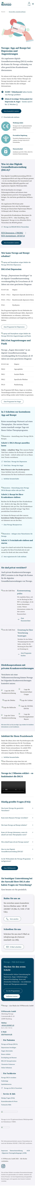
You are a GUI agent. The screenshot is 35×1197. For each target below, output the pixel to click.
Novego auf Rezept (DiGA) (9, 1044)
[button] (33, 3)
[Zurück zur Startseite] (6, 4)
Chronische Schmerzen (8, 1064)
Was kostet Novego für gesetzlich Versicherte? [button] (12, 809)
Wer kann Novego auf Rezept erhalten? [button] (14, 825)
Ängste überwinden (7, 1051)
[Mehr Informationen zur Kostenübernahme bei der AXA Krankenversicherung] (8, 691)
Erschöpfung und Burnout (9, 1057)
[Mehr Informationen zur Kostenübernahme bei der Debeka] (8, 700)
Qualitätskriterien (6, 1084)
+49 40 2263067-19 (7, 1025)
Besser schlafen (5, 1054)
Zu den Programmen (13, 991)
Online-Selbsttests (6, 1067)
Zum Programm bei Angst (12, 401)
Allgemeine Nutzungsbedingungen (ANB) (14, 1153)
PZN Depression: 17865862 (12, 233)
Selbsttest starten (12, 996)
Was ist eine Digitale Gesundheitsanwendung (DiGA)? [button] (12, 850)
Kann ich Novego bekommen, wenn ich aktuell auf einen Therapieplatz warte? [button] (14, 833)
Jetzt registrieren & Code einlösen (15, 556)
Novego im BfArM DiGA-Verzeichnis (16, 227)
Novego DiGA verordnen (8, 1077)
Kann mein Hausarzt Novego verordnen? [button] (14, 818)
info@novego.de (6, 1034)
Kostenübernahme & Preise (9, 1101)
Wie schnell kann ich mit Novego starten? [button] (15, 842)
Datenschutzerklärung (16, 1150)
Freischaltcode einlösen (11, 117)
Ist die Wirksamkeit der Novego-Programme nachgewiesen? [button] (16, 860)
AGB (28, 1150)
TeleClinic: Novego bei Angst (13, 465)
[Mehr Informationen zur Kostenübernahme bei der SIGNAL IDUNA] (26, 707)
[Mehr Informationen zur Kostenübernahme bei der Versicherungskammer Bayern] (26, 716)
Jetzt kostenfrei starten (11, 111)
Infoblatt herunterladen (11, 479)
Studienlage (4, 1081)
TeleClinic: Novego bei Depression (15, 461)
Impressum (4, 1150)
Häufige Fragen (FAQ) (8, 1098)
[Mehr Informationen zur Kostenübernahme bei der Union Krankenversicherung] (8, 716)
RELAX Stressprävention (8, 1061)
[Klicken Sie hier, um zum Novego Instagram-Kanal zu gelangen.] (3, 1166)
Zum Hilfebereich (10, 868)
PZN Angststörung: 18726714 (13, 236)
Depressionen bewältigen (8, 1047)
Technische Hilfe (6, 1105)
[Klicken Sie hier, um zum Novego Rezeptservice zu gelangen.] (17, 489)
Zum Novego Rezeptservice (13, 525)
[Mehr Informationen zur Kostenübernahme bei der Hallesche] (9, 707)
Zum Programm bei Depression (14, 327)
